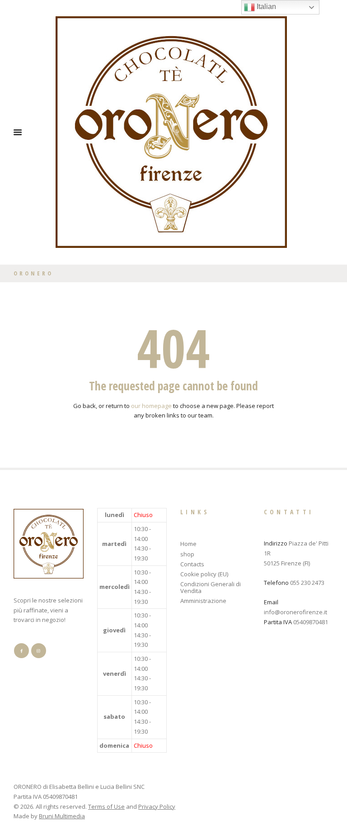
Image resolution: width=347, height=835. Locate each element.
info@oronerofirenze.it (295, 612)
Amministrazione (203, 601)
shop (187, 554)
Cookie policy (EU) (204, 574)
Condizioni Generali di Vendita (210, 587)
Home (188, 544)
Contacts (192, 564)
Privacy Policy (156, 806)
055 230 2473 (307, 583)
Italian (265, 6)
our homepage (151, 406)
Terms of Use (106, 806)
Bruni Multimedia (62, 816)
